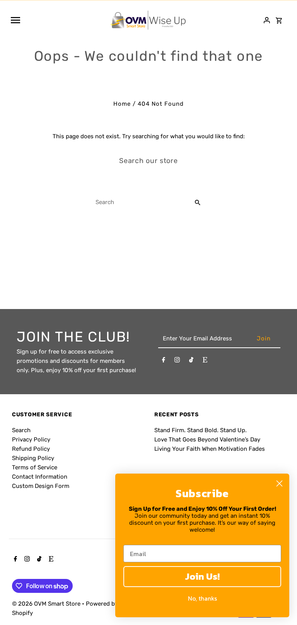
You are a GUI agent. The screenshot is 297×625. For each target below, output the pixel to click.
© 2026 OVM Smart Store (47, 603)
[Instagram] (177, 361)
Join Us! (202, 576)
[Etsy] (205, 361)
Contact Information (39, 476)
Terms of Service (34, 467)
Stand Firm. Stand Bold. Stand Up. (200, 430)
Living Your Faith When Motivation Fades (209, 448)
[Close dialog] (279, 483)
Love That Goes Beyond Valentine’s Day (207, 439)
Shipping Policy (33, 458)
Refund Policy (31, 448)
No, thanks (202, 598)
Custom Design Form (40, 485)
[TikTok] (191, 361)
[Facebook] (163, 361)
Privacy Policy (31, 439)
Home (122, 103)
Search (21, 430)
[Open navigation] (57, 20)
